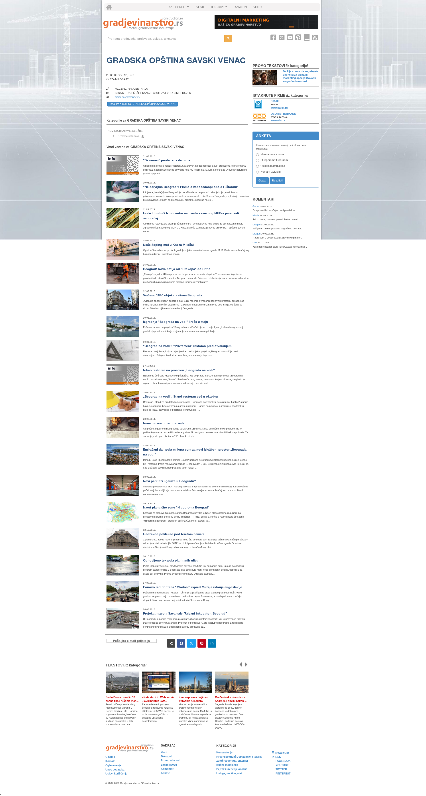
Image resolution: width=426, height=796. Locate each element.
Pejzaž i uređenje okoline (231, 769)
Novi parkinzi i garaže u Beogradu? (169, 481)
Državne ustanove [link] (129, 136)
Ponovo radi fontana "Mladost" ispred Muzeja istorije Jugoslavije (192, 587)
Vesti (164, 752)
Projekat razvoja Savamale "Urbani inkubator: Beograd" (185, 613)
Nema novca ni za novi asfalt (165, 423)
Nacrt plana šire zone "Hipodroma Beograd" (176, 507)
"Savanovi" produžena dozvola (166, 160)
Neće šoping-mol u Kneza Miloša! (168, 244)
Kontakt (110, 761)
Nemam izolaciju (270, 171)
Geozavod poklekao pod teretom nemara (174, 534)
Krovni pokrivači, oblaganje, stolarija (239, 756)
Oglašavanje (113, 765)
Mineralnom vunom (272, 154)
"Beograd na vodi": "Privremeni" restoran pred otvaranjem (187, 346)
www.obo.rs (278, 120)
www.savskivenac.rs (127, 97)
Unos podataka (114, 769)
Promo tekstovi (170, 760)
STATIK (275, 101)
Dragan (256, 224)
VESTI (200, 7)
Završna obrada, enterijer (232, 760)
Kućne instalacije (227, 764)
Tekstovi (166, 756)
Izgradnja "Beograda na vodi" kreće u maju (175, 321)
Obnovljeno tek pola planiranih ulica (170, 560)
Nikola (256, 215)
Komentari (263, 199)
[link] (156, 23)
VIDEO (257, 7)
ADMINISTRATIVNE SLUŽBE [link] (125, 130)
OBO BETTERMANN (283, 113)
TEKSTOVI (219, 8)
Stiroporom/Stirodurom (274, 160)
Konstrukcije (224, 752)
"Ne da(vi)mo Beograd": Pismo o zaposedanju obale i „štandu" (191, 187)
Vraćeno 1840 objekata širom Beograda (172, 295)
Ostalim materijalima (272, 165)
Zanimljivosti (169, 764)
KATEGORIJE (179, 8)
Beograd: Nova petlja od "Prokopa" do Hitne (176, 269)
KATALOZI (241, 7)
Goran (256, 206)
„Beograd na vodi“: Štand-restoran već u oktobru (180, 396)
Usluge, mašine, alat (229, 773)
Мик (255, 242)
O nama (110, 757)
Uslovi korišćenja (116, 773)
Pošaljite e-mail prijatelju (131, 640)
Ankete (165, 773)
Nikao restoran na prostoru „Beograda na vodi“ (179, 370)
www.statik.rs (279, 107)
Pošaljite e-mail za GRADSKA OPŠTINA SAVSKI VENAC (142, 104)
